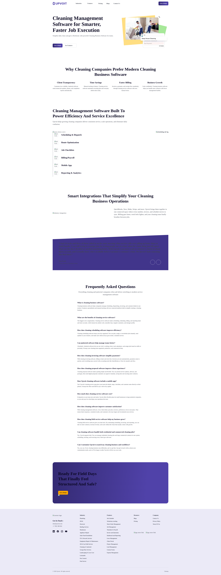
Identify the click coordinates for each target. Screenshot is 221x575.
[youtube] (66, 531)
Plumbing (82, 518)
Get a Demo (163, 3)
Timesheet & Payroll (112, 530)
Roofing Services (84, 527)
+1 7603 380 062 (57, 526)
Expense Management (112, 552)
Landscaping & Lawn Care (87, 552)
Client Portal (110, 541)
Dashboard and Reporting (114, 535)
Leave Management (112, 538)
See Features (68, 45)
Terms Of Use (156, 524)
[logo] (60, 515)
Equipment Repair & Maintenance (89, 541)
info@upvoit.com (57, 523)
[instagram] (62, 531)
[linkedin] (54, 531)
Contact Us (116, 3)
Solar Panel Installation (86, 535)
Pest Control (83, 558)
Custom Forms (111, 550)
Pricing (100, 3)
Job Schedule (110, 518)
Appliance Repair (84, 532)
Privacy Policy (156, 521)
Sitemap (166, 571)
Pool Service (83, 561)
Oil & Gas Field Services (86, 544)
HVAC (81, 521)
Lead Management (112, 547)
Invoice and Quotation (113, 532)
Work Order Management (114, 524)
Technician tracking (112, 521)
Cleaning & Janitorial (85, 547)
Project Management (112, 544)
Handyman (83, 530)
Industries (79, 3)
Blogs (108, 3)
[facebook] (58, 531)
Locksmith (82, 555)
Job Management (111, 527)
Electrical (82, 524)
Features (90, 3)
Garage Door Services (85, 550)
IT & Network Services (86, 538)
